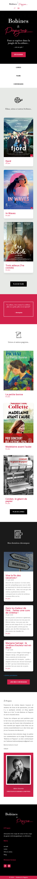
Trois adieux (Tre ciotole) (15, 266)
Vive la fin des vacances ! (13, 576)
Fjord (8, 161)
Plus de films (18, 284)
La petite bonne (14, 394)
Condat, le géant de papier (16, 500)
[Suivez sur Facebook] (5, 865)
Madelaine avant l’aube (18, 446)
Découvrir (18, 54)
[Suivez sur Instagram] (9, 865)
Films (18, 76)
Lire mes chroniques (18, 682)
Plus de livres (18, 512)
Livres (18, 67)
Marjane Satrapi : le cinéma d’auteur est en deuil (18, 645)
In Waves (11, 213)
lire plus (8, 163)
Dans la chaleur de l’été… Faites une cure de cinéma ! (18, 610)
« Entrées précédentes (10, 675)
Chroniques (18, 84)
